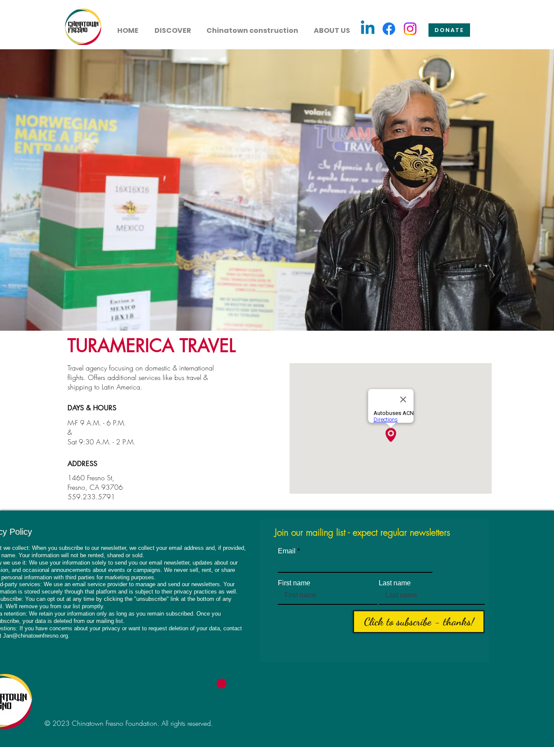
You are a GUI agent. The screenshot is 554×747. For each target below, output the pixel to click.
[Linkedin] (367, 28)
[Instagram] (410, 28)
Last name (395, 583)
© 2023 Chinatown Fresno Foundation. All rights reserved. (129, 723)
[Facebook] (388, 28)
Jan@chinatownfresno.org (35, 635)
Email (287, 551)
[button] (172, 26)
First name (294, 583)
